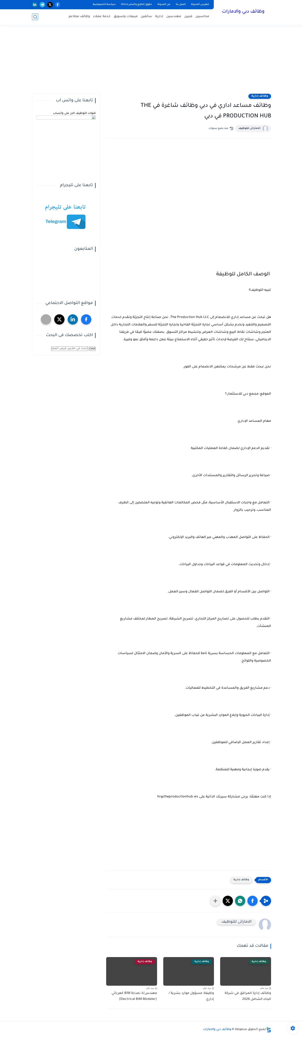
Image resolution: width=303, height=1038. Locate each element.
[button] (252, 901)
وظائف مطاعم (79, 16)
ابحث (92, 348)
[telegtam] (46, 319)
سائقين (146, 16)
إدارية (159, 16)
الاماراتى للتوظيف (249, 128)
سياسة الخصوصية (104, 4)
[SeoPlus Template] (268, 1029)
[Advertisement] (151, 62)
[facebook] (57, 4)
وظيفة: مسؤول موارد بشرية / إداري (191, 996)
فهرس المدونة (200, 4)
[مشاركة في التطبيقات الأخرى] (215, 901)
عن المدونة (163, 4)
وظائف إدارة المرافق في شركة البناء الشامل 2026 (248, 996)
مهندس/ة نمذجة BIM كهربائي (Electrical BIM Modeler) (134, 996)
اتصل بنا (181, 4)
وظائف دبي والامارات (243, 11)
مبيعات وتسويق (126, 16)
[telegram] (42, 4)
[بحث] (35, 17)
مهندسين (173, 16)
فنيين (188, 16)
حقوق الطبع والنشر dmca (136, 4)
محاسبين (202, 16)
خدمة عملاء (101, 16)
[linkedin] (35, 4)
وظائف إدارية (259, 96)
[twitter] (50, 4)
